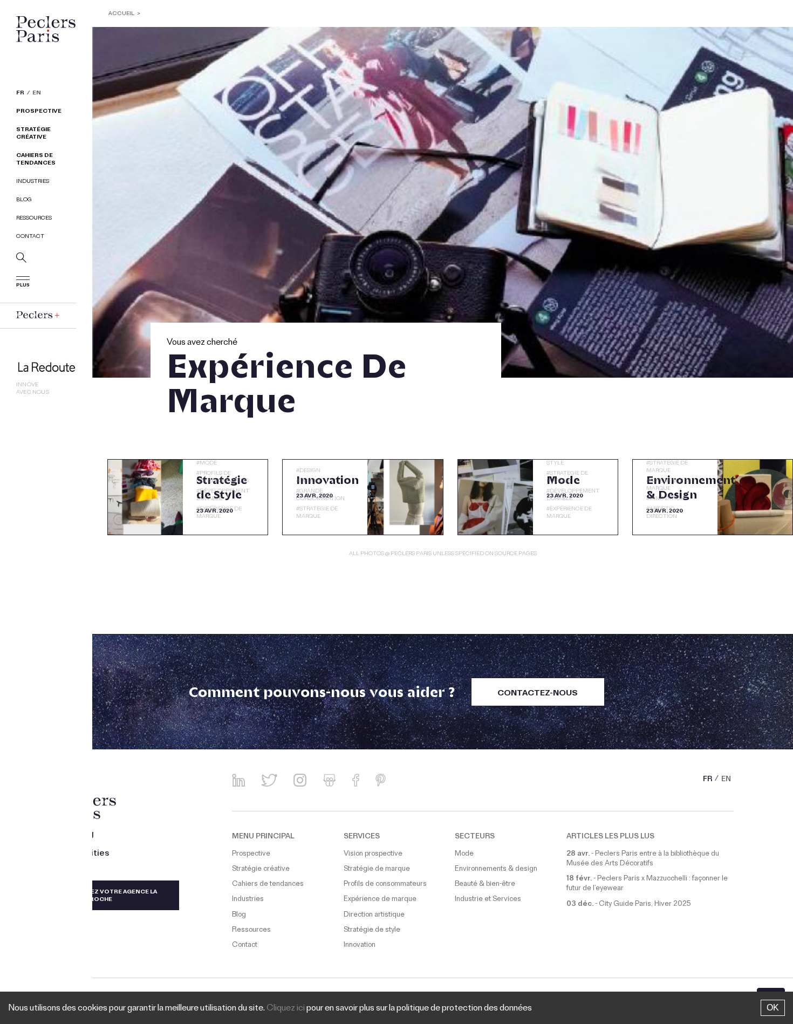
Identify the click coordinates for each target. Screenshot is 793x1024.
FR (20, 94)
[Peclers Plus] (37, 314)
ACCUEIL (121, 14)
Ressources (34, 218)
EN (36, 94)
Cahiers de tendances (36, 160)
